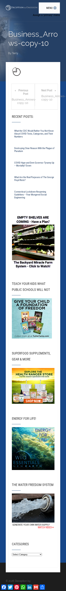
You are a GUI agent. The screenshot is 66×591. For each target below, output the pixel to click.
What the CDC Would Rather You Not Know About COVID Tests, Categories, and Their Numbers (34, 133)
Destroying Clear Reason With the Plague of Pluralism (34, 150)
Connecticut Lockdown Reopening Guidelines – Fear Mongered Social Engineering (30, 194)
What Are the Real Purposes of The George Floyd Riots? (34, 179)
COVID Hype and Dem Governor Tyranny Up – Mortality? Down (34, 164)
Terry (15, 53)
